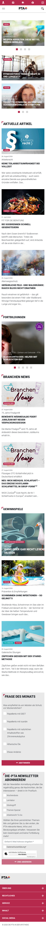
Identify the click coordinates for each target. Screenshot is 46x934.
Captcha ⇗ (31, 856)
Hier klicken (22, 854)
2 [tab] (21, 49)
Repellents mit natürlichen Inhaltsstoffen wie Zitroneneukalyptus (19, 733)
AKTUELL (6, 24)
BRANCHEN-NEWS (9, 403)
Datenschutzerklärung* (16, 847)
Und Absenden (24, 862)
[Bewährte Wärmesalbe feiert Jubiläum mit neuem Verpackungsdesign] (23, 391)
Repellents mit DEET (16, 714)
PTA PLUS (6, 87)
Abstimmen (24, 763)
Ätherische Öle (13, 744)
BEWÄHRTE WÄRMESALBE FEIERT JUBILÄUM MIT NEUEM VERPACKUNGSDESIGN (19, 419)
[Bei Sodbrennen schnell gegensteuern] (23, 199)
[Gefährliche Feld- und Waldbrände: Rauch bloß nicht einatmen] (23, 260)
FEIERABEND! (7, 59)
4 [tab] (29, 49)
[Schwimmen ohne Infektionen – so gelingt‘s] (23, 570)
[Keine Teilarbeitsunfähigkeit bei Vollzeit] (23, 138)
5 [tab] (31, 368)
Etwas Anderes (14, 752)
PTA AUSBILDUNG (8, 642)
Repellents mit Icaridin (17, 721)
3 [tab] (25, 49)
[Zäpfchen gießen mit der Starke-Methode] (23, 631)
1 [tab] (17, 49)
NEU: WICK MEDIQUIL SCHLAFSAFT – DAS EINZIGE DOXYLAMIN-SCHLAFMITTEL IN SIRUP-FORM (21, 483)
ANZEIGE (13, 211)
